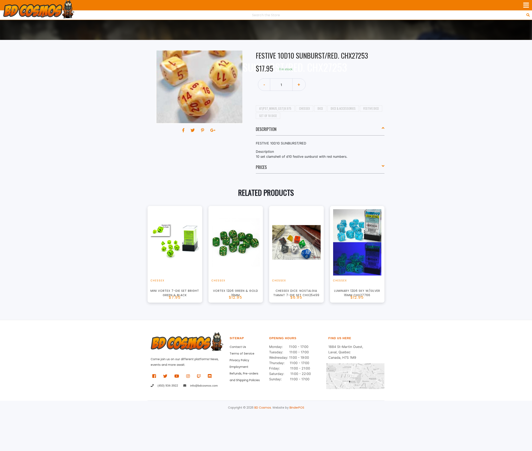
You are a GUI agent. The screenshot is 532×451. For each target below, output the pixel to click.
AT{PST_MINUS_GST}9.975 (275, 108)
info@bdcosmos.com (203, 385)
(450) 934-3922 (167, 385)
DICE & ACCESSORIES (343, 108)
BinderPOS (296, 407)
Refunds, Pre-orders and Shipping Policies (245, 374)
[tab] (320, 131)
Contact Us (238, 347)
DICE (320, 108)
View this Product (176, 261)
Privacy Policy (239, 360)
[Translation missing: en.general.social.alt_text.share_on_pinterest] (203, 130)
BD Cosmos (262, 407)
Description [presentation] (266, 129)
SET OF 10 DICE (268, 115)
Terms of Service (242, 353)
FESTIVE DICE (371, 108)
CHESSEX (304, 108)
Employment (239, 367)
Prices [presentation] (261, 167)
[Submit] (528, 15)
